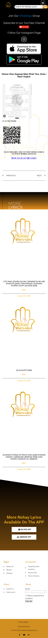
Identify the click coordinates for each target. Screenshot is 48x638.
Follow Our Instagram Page (24, 32)
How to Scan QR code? (24, 158)
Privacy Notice (23, 622)
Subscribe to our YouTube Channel (24, 23)
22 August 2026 (24, 370)
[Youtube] (24, 635)
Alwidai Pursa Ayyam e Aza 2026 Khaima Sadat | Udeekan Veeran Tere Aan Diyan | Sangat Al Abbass (24, 457)
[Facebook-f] (19, 635)
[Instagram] (28, 635)
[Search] (45, 7)
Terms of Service (24, 626)
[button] (43, 3)
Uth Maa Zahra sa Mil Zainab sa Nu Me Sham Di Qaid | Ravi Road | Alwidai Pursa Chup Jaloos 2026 (24, 283)
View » (24, 290)
